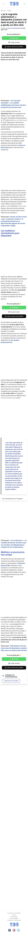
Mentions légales (14, 918)
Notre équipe (14, 916)
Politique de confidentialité (14, 920)
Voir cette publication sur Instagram (12, 498)
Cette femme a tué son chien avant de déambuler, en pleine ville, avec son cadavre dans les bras (14, 648)
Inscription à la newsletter (14, 913)
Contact (14, 915)
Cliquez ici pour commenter (11, 680)
